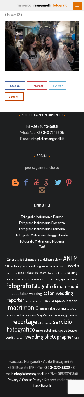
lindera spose (53, 300)
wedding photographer (49, 336)
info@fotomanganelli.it (47, 138)
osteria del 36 (47, 308)
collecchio (18, 279)
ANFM (70, 258)
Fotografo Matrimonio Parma (42, 216)
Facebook (15, 86)
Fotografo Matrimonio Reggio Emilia (42, 235)
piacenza (11, 315)
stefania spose (56, 330)
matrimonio (23, 307)
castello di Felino (57, 273)
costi (52, 279)
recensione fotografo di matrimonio (42, 315)
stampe (40, 330)
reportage (24, 321)
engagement (63, 279)
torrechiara (19, 337)
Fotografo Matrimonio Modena (42, 241)
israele (15, 294)
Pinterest (37, 86)
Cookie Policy (31, 379)
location (71, 300)
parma (61, 308)
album (59, 259)
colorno (44, 279)
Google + (14, 96)
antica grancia (20, 266)
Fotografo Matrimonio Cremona (42, 229)
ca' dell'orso (12, 273)
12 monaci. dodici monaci (22, 259)
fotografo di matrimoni (55, 286)
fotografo (18, 285)
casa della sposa (28, 273)
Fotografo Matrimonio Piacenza (42, 223)
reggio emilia (69, 315)
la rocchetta (35, 301)
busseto (71, 265)
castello (44, 273)
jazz (27, 301)
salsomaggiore (45, 323)
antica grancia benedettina (47, 266)
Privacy (13, 379)
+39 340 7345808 (44, 126)
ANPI (7, 266)
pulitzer (20, 315)
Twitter (58, 86)
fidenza (75, 279)
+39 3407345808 (57, 367)
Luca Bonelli (42, 385)
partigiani (71, 308)
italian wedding (31, 293)
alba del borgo (45, 259)
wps (76, 337)
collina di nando (31, 279)
